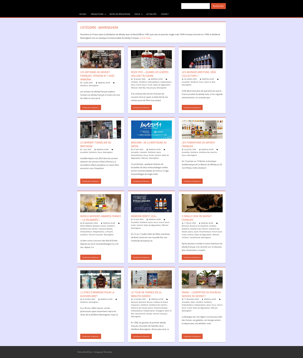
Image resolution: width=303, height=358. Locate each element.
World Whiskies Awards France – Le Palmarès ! (100, 218)
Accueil (82, 14)
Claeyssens (135, 305)
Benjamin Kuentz (99, 226)
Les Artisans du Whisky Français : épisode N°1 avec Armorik (97, 75)
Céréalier (134, 82)
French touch (141, 85)
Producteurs (97, 14)
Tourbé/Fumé (194, 237)
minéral (158, 155)
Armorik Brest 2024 (143, 216)
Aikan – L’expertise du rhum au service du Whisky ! (201, 294)
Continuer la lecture (90, 107)
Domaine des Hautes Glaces (142, 308)
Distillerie (84, 85)
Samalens (84, 234)
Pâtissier (134, 88)
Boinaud (142, 302)
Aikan (193, 302)
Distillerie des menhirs (208, 152)
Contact (165, 14)
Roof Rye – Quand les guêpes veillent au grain (149, 74)
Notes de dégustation (120, 14)
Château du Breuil (160, 302)
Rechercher (218, 6)
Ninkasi (149, 314)
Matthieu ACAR (104, 83)
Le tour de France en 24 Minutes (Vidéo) (146, 294)
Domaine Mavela (105, 229)
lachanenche (140, 314)
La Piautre (109, 232)
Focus (137, 14)
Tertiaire (185, 237)
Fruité (150, 85)
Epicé (133, 85)
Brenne (149, 302)
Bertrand (185, 226)
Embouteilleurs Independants (159, 82)
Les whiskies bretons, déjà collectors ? (199, 74)
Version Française (96, 234)
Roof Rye (142, 88)
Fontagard (160, 311)
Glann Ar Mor (210, 82)
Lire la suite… (146, 38)
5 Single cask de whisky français (197, 218)
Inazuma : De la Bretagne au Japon (149, 144)
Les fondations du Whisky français (198, 144)
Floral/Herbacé (137, 155)
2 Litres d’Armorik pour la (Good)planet (97, 294)
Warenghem (93, 85)
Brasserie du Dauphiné (199, 226)
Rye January (151, 88)
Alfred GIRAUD (86, 226)
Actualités (151, 14)
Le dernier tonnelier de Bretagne (95, 144)
